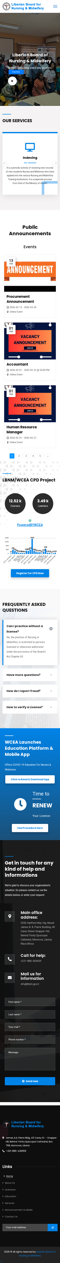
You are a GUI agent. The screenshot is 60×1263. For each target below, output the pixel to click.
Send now (32, 1081)
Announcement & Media (18, 1209)
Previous (4, 163)
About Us (10, 1182)
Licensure (10, 1189)
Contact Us (11, 1216)
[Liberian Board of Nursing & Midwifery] (23, 6)
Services (9, 1203)
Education (10, 1196)
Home (9, 1176)
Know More (16, 72)
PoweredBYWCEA (30, 525)
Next (56, 163)
